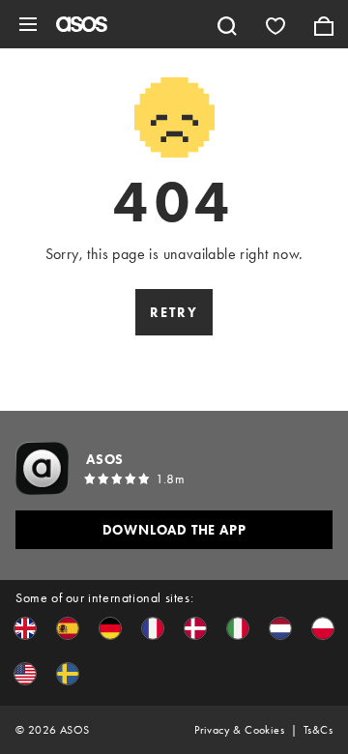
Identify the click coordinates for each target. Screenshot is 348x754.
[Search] (227, 24)
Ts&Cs (318, 730)
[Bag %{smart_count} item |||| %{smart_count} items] (324, 24)
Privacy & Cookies (239, 730)
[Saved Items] (275, 24)
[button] (25, 628)
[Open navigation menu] (28, 24)
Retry (174, 312)
